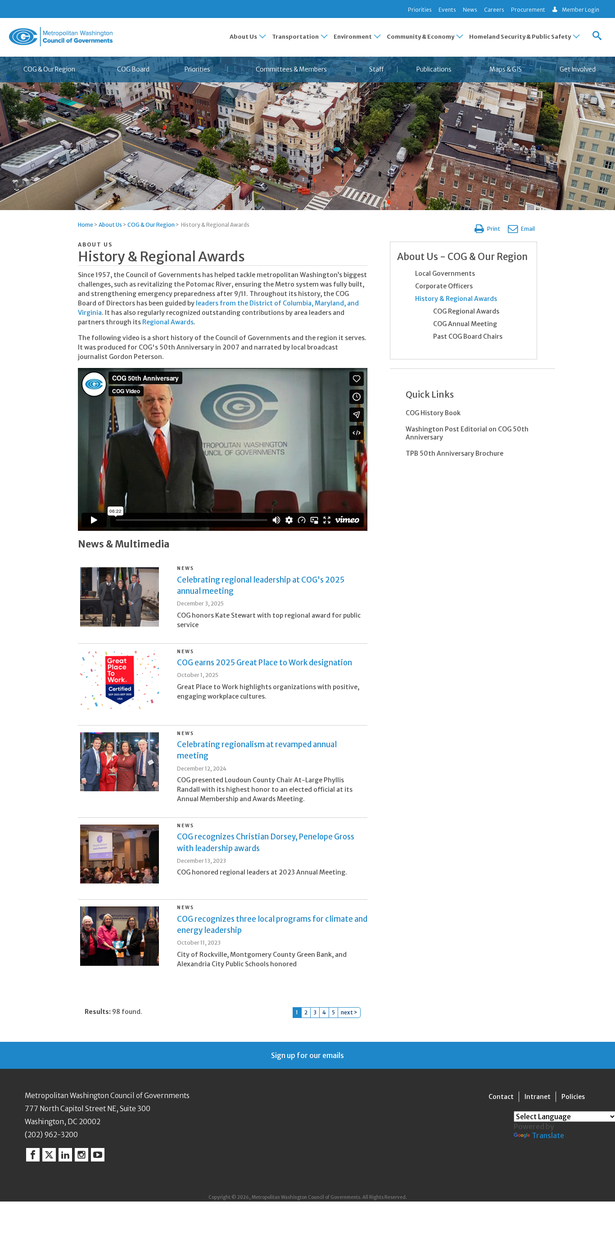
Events (447, 9)
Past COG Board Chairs (467, 336)
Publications (434, 69)
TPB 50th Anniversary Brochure (454, 453)
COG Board (133, 69)
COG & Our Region (49, 69)
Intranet (538, 1097)
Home (85, 224)
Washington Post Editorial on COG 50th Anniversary (467, 433)
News (470, 9)
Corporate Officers (444, 286)
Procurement (528, 9)
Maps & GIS (505, 69)
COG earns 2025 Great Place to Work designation (264, 663)
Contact (501, 1097)
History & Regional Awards (456, 299)
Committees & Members (291, 69)
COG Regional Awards (466, 311)
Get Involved (578, 69)
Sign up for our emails (307, 1055)
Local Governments (445, 273)
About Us (110, 224)
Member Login (580, 9)
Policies (573, 1097)
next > (349, 1012)
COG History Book (433, 413)
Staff (376, 69)
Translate (548, 1135)
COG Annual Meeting (465, 324)
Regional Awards (168, 322)
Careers (494, 9)
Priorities (420, 9)
